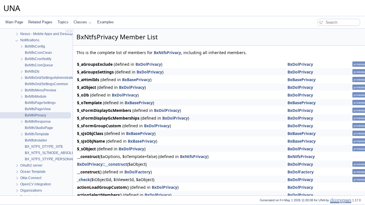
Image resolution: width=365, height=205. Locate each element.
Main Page (14, 22)
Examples (105, 22)
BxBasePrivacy (136, 79)
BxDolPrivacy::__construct (102, 164)
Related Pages (40, 22)
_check (83, 179)
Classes (80, 22)
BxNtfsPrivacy (167, 52)
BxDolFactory (137, 172)
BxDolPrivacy (148, 64)
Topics (63, 22)
